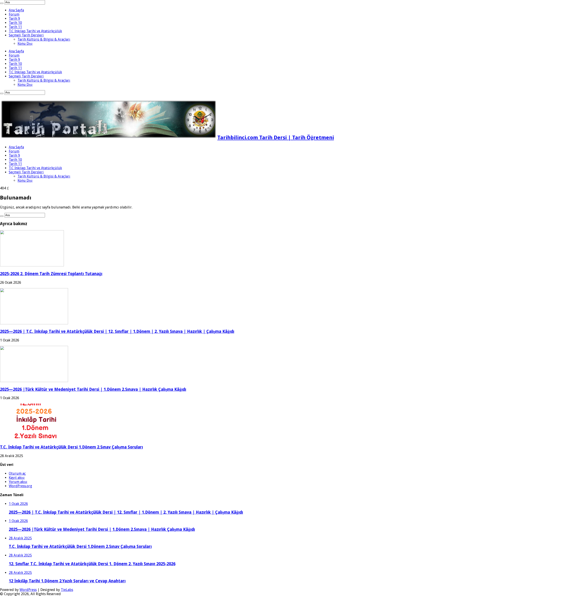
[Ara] (2, 3)
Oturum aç (17, 473)
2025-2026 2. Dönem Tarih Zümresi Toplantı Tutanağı (51, 273)
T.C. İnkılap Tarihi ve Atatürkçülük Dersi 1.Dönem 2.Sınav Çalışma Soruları (71, 447)
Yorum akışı (18, 482)
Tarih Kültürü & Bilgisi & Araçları (44, 39)
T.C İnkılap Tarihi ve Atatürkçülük (35, 31)
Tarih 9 (14, 18)
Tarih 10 (15, 23)
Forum (14, 14)
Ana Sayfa (16, 10)
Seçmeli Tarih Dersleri (26, 35)
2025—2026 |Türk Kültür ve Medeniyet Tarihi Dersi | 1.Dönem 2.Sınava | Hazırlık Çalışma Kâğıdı (93, 389)
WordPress (28, 590)
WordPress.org (20, 486)
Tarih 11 (15, 27)
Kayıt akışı (17, 478)
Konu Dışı (25, 43)
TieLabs (67, 590)
